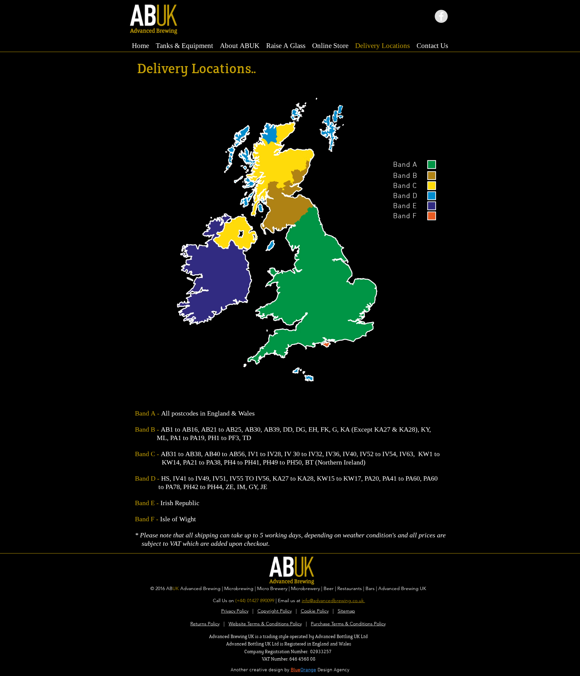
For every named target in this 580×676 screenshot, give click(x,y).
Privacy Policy (234, 611)
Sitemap (346, 611)
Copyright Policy (274, 611)
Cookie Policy (315, 611)
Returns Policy (205, 624)
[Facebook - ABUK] (441, 16)
